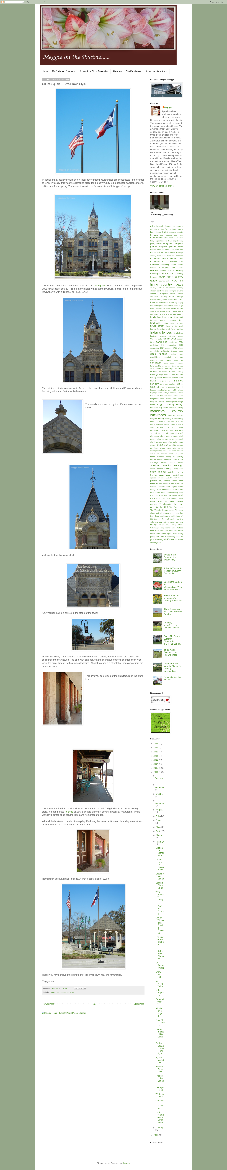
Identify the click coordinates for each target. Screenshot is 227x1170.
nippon (160, 424)
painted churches (166, 427)
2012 (156, 772)
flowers (153, 329)
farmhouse (155, 323)
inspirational (165, 381)
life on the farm (161, 396)
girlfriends (165, 351)
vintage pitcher (177, 525)
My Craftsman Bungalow (63, 71)
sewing (167, 469)
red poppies (162, 454)
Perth (176, 430)
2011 (155, 1135)
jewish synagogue (167, 387)
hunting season (156, 378)
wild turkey (159, 540)
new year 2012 (173, 421)
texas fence (165, 493)
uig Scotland (175, 516)
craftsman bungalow (159, 294)
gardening (161, 342)
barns (165, 232)
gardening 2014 (176, 342)
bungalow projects (167, 247)
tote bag (179, 513)
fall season (178, 314)
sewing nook (178, 469)
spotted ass (178, 475)
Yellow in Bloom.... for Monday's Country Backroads (173, 598)
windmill (180, 540)
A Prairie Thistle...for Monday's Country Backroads (173, 571)
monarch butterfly (176, 408)
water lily (172, 531)
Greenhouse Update (160, 876)
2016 (156, 756)
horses (172, 375)
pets (172, 433)
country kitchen (165, 281)
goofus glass (177, 354)
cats (172, 250)
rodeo (152, 457)
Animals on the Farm (159, 229)
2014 (156, 764)
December (159, 778)
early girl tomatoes (163, 308)
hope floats (163, 375)
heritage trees (170, 366)
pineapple (174, 436)
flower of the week (174, 326)
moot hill (172, 416)
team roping (171, 487)
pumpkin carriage (176, 445)
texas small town (67, 992)
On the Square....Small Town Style (160, 1048)
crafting (180, 291)
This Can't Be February (160, 908)
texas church (155, 493)
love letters (178, 399)
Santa (180, 460)
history (180, 372)
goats (181, 351)
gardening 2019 (171, 348)
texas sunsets (171, 498)
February (160, 842)
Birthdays (154, 235)
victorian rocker (169, 522)
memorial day (156, 407)
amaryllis (160, 226)
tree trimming (165, 516)
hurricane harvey (170, 377)
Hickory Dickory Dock (160, 1069)
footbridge (161, 329)
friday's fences (161, 332)
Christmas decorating (159, 264)
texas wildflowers (166, 501)
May (158, 827)
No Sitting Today (159, 983)
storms (159, 484)
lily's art (171, 396)
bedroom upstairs (176, 232)
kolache (69, 811)
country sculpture (157, 288)
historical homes (167, 372)
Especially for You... (160, 1001)
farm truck (178, 317)
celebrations (157, 252)
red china (172, 451)
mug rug (162, 421)
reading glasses (162, 451)
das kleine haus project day (166, 303)
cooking (154, 270)
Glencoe (174, 351)
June (158, 820)
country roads (172, 284)
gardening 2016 (175, 345)
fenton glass (168, 323)
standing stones (170, 481)
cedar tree (179, 250)
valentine (179, 519)
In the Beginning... (160, 992)
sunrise (153, 487)
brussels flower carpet (169, 241)
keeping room (155, 390)
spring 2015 (165, 478)
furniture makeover (168, 336)
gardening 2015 (157, 345)
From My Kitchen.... (160, 1022)
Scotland (155, 465)
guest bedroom (176, 363)
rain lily (180, 448)
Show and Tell (158, 974)
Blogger (126, 1163)
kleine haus (178, 390)
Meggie (168, 107)
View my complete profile (162, 186)
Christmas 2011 (158, 258)
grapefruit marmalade (173, 357)
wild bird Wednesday (165, 537)
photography (155, 436)
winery (153, 543)
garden (180, 336)
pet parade (163, 433)
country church (167, 273)
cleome (153, 267)
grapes (168, 360)
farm (159, 317)
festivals (180, 323)
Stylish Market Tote (160, 1060)
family (153, 317)
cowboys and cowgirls (166, 291)
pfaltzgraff (179, 433)
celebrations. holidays (174, 253)
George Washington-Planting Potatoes (160, 925)
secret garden (156, 469)
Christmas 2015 (176, 262)
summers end (168, 484)
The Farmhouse (133, 71)
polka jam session (164, 439)
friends (176, 333)
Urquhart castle (168, 519)
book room (173, 238)
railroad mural (165, 448)
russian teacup (156, 460)
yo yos (158, 543)
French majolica (177, 329)
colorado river (177, 267)
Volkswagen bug (157, 528)
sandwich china (170, 460)
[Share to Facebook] (82, 988)
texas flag (174, 492)
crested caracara (176, 294)
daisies (170, 300)
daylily (180, 302)
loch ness (179, 396)
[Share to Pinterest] (85, 988)
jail (158, 387)
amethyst (179, 226)
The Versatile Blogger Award (162, 510)
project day (162, 445)
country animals (167, 270)
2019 (156, 743)
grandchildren (155, 357)
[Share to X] (80, 988)
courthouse (54, 992)
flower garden (157, 326)
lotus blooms (165, 399)
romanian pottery (164, 457)
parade (180, 427)
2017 (156, 752)
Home (45, 71)
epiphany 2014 (166, 314)
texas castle (178, 490)
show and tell (158, 471)
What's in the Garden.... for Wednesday (170, 557)
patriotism (169, 430)
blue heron (178, 235)
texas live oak (165, 495)
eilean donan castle (168, 311)
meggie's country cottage (170, 404)
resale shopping (176, 454)
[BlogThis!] (77, 988)
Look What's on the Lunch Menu (160, 1117)
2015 (156, 760)
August (159, 810)
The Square (99, 285)
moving (161, 418)
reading (153, 451)
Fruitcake (153, 336)
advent (153, 226)
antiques (173, 229)
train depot (154, 516)
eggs (157, 311)
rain (174, 448)
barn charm (155, 232)
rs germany (178, 457)
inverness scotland (168, 384)
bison (162, 235)
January (159, 1127)
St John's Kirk (175, 478)
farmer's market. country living (166, 320)
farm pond (167, 317)
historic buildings (164, 369)
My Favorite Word (160, 965)
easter (173, 308)
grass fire (178, 360)
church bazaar (177, 265)
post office (167, 442)
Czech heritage (176, 297)
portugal (159, 442)
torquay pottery (169, 513)
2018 (156, 747)
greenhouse (155, 363)
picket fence (165, 436)
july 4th (179, 387)
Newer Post (48, 1004)
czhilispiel (154, 300)
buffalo (159, 244)
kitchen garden (167, 390)
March (159, 835)
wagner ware (170, 528)
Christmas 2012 (175, 258)
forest (168, 329)
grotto (166, 363)
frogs (181, 333)
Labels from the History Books (160, 864)
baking (180, 229)
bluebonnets (156, 238)
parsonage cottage (157, 430)
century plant (155, 256)
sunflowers (179, 484)
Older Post (139, 1004)
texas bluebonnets (164, 489)
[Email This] (75, 988)
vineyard (179, 522)
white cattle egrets (164, 534)
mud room (154, 421)
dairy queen (162, 300)
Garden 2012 (156, 339)
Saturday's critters (158, 463)
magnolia (153, 402)
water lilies (164, 531)
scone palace (176, 463)
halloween (154, 366)
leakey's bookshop (170, 393)
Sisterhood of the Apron (156, 71)
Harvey (161, 366)
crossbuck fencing (158, 297)
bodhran (165, 238)
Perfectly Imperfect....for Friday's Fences (171, 625)
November (159, 787)
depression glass (156, 306)
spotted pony (155, 478)
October (159, 794)
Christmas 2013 (158, 261)
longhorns (154, 399)
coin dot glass (163, 267)
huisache (179, 375)
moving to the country (174, 419)
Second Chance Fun (160, 885)
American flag (170, 226)
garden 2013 (169, 339)
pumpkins (154, 448)
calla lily (160, 250)
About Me (117, 71)
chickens (170, 256)
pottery (176, 442)
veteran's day (156, 522)
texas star (160, 498)
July (158, 816)
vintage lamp (164, 525)
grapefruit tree (156, 360)
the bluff (164, 507)
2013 (156, 768)
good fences (158, 353)
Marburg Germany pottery (167, 402)
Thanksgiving (165, 504)
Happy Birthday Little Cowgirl (160, 1034)
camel (167, 250)
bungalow (167, 244)
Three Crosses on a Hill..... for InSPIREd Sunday (173, 611)
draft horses (169, 306)
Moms (165, 408)
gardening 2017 (157, 348)
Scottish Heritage (172, 465)
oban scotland (169, 424)
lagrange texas (156, 393)
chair (163, 256)
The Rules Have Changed (160, 953)
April (158, 831)
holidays (154, 374)
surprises (161, 487)
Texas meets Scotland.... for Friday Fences (170, 652)
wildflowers (170, 539)
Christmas (179, 256)
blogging (169, 235)
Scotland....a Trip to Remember (93, 71)
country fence (166, 277)
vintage (153, 525)
